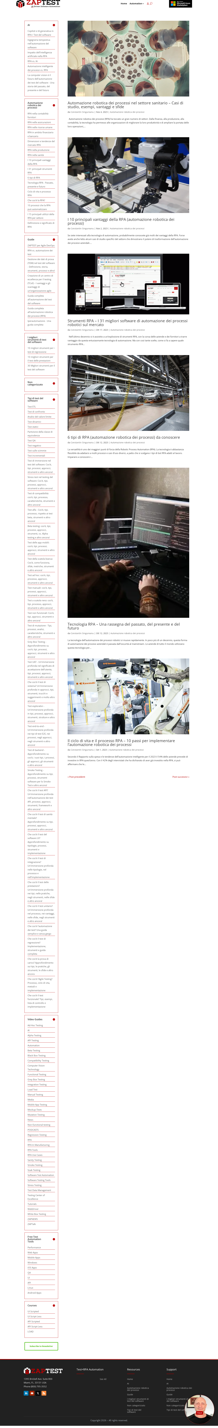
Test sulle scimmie (37, 450)
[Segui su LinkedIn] (26, 1393)
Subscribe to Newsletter (41, 1346)
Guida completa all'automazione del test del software (40, 299)
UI (29, 1277)
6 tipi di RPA (34, 177)
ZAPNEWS (33, 1219)
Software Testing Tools (39, 1180)
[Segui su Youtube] (32, 1393)
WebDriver (33, 1208)
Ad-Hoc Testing (35, 1025)
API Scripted (34, 1321)
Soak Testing (34, 1170)
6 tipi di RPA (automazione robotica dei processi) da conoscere (124, 437)
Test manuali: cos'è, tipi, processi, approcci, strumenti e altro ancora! (40, 591)
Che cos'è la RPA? (36, 200)
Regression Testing (37, 1134)
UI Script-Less (34, 1316)
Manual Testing (35, 1094)
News (30, 1119)
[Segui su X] (38, 1393)
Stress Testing (35, 1185)
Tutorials (32, 1203)
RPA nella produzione (38, 149)
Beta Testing (34, 1050)
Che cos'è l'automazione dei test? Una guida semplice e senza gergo (40, 930)
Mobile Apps (34, 1257)
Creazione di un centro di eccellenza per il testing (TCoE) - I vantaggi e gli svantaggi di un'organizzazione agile (40, 283)
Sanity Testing (35, 1159)
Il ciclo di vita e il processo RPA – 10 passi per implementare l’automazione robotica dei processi (121, 742)
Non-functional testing (39, 1124)
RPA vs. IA (33, 61)
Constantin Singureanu (82, 112)
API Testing (33, 1040)
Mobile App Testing (37, 1104)
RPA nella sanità (36, 154)
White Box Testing (37, 1213)
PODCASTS (33, 1129)
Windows (32, 1262)
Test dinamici (34, 421)
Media (31, 1099)
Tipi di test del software (134, 1411)
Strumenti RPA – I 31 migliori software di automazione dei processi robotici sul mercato (128, 322)
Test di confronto (36, 411)
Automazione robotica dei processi (127, 112)
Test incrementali (36, 455)
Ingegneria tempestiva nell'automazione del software (39, 43)
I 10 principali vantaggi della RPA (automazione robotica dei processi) (121, 221)
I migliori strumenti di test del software (138, 1400)
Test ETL (32, 406)
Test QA (31, 440)
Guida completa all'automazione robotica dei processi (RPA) (40, 312)
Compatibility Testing (38, 1060)
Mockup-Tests (35, 1109)
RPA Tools (33, 1149)
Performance (34, 1247)
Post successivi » (180, 776)
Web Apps (33, 1252)
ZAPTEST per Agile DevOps (41, 245)
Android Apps (34, 1292)
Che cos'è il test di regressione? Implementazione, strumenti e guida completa (37, 946)
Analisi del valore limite (39, 416)
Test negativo (34, 445)
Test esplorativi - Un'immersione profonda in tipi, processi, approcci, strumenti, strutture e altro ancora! (41, 714)
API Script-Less (35, 1326)
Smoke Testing (35, 1165)
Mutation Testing (36, 1114)
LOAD (31, 1331)
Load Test (32, 1089)
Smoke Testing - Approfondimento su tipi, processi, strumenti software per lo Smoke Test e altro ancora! (40, 778)
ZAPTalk (32, 1224)
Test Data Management (39, 1190)
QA (29, 1272)
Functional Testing (37, 1074)
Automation (136, 4)
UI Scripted (33, 1311)
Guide (130, 1395)
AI (29, 1030)
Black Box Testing (37, 1055)
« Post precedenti (76, 776)
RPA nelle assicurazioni (39, 122)
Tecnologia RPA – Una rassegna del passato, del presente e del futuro (124, 626)
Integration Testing (37, 1084)
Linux (30, 1287)
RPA (30, 1139)
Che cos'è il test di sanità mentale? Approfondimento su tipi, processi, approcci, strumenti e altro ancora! (40, 822)
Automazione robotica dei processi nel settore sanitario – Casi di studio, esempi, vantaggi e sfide (125, 104)
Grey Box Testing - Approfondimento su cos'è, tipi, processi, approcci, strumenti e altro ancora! (41, 649)
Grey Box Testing (36, 1079)
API (29, 1282)
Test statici (33, 426)
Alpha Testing (34, 1035)
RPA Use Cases (35, 1154)
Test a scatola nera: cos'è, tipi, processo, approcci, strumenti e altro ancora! (40, 604)
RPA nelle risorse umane (40, 127)
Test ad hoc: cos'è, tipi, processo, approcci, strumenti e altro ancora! (40, 579)
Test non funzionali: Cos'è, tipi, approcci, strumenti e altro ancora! (41, 616)
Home (124, 4)
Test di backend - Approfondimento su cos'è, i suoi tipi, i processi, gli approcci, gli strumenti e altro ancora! (41, 757)
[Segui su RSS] (44, 1393)
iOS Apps (32, 1267)
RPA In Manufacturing (39, 1144)
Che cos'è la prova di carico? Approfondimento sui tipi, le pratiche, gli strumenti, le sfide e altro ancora (40, 966)
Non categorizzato (136, 1405)
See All (103, 1379)
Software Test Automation (41, 1175)
